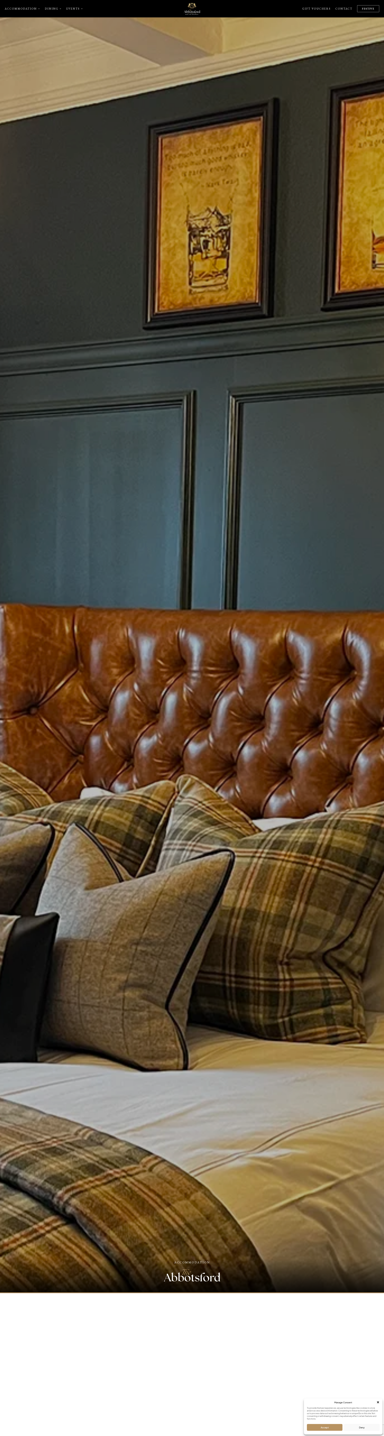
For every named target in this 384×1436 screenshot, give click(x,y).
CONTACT (343, 8)
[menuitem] (23, 8)
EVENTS (73, 8)
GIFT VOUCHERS (316, 8)
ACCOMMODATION (21, 8)
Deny (362, 1427)
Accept (325, 1427)
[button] (378, 1402)
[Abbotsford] (192, 9)
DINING (51, 8)
